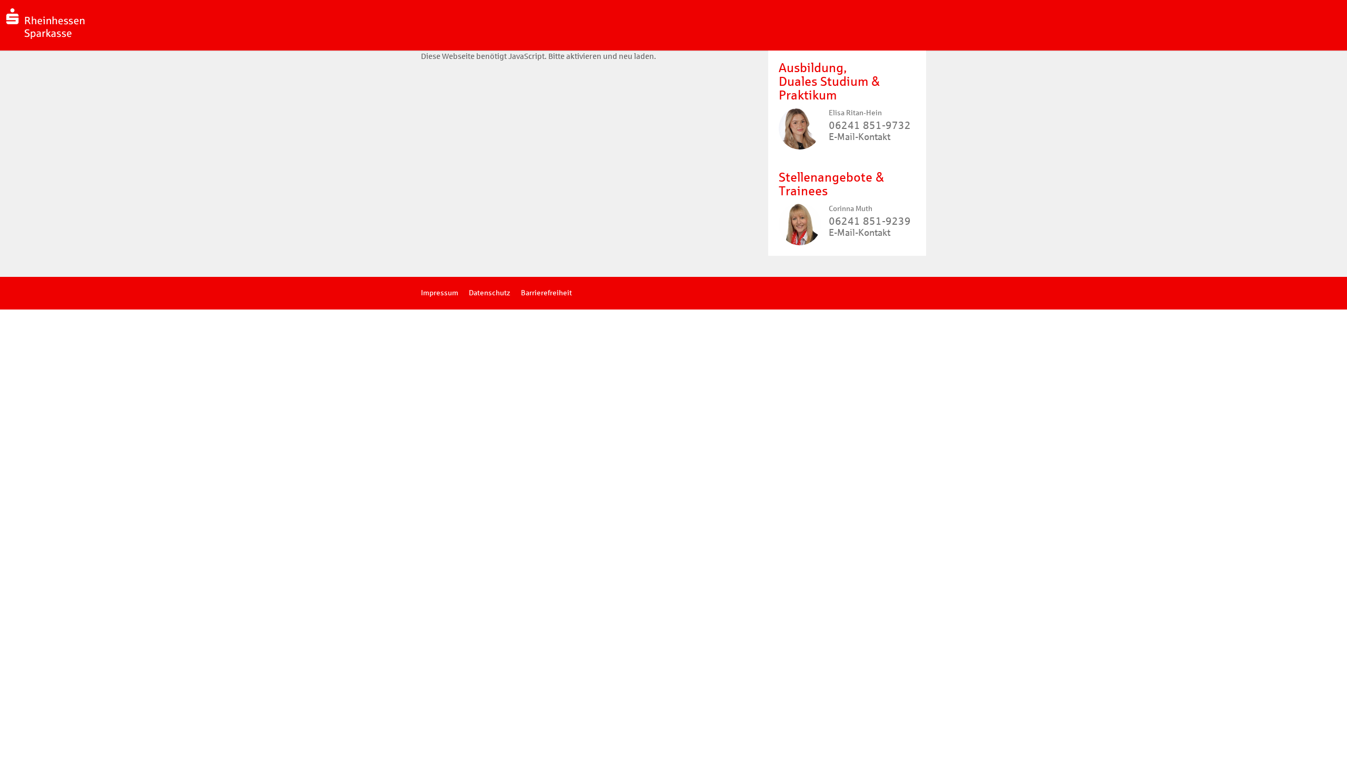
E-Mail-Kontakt (859, 137)
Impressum (439, 293)
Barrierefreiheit (546, 293)
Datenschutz (489, 293)
